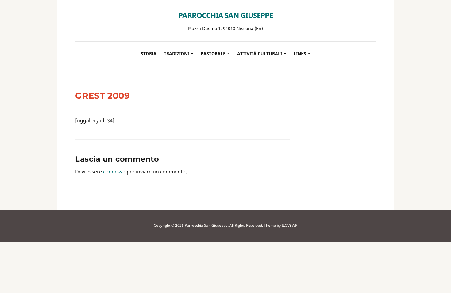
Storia (148, 53)
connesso (114, 171)
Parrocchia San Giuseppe (225, 15)
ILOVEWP (289, 225)
